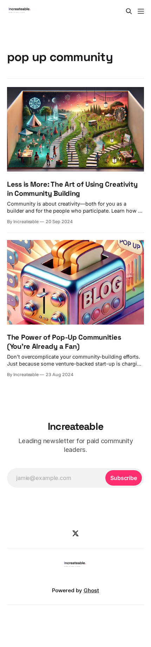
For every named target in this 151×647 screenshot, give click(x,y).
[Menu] (140, 11)
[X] (75, 533)
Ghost (91, 590)
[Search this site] (128, 11)
